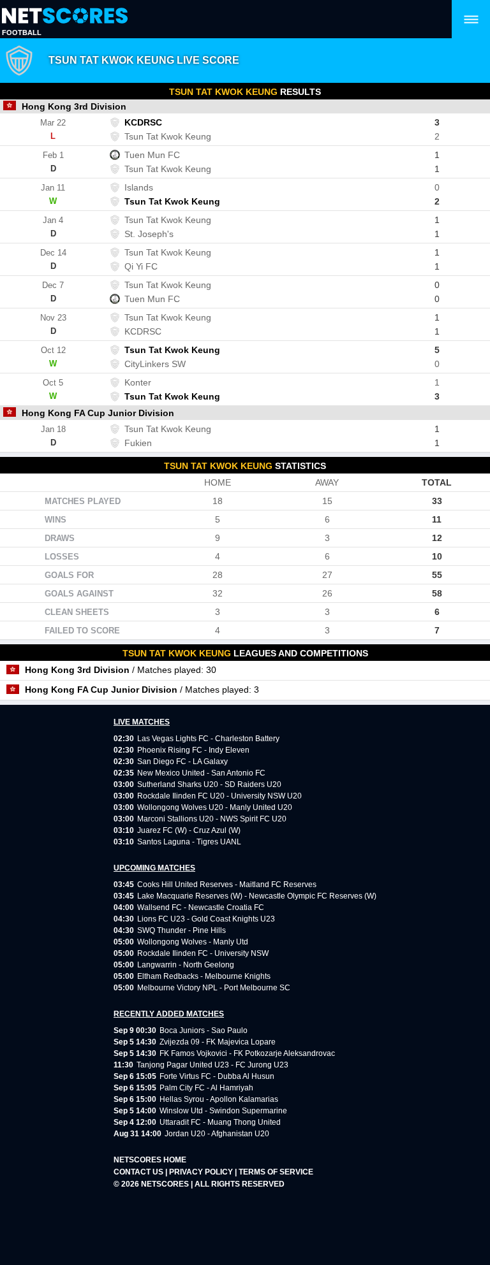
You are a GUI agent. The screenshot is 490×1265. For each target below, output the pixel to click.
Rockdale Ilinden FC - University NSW (203, 953)
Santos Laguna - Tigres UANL (189, 841)
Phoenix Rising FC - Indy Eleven (193, 750)
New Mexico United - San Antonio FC (201, 773)
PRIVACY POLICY (202, 1171)
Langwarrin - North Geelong (185, 964)
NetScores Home (150, 1159)
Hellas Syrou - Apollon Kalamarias (219, 1099)
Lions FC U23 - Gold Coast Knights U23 (206, 918)
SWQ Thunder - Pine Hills (181, 930)
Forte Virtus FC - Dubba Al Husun (217, 1076)
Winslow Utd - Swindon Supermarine (223, 1110)
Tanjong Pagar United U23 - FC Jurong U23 (212, 1064)
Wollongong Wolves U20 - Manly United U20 (214, 807)
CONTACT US (139, 1171)
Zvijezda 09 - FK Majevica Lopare (218, 1041)
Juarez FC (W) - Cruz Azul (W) (189, 830)
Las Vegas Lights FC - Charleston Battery (208, 738)
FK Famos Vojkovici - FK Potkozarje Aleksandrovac (247, 1053)
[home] (65, 16)
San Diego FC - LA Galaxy (182, 761)
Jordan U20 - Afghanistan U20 (217, 1133)
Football (21, 32)
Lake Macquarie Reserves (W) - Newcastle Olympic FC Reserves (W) (256, 896)
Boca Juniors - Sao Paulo (204, 1030)
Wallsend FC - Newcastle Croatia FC (200, 907)
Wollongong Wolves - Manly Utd (192, 941)
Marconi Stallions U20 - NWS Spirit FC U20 (211, 818)
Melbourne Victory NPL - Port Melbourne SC (213, 987)
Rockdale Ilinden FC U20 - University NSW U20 (219, 796)
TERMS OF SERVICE (276, 1171)
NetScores (166, 1184)
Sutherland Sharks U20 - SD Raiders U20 (209, 784)
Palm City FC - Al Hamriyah (206, 1087)
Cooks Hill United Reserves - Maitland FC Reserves (226, 884)
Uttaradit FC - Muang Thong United (220, 1122)
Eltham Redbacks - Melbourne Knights (204, 976)
